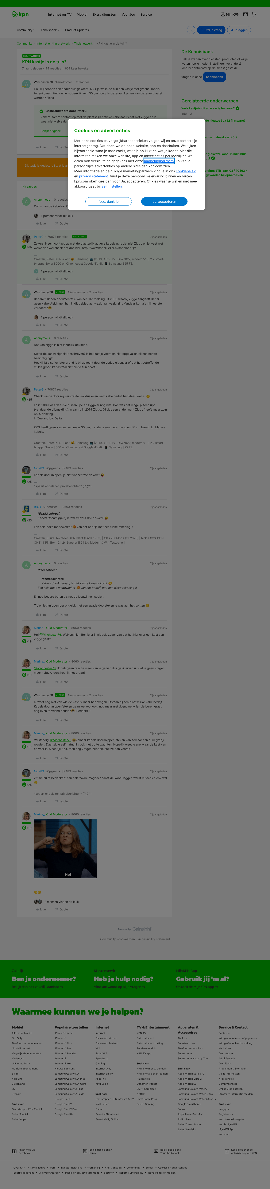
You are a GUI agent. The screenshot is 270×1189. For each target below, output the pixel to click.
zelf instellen (112, 186)
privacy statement (93, 176)
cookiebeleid (186, 171)
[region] (136, 164)
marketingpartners (159, 161)
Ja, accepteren (164, 201)
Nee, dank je (109, 201)
